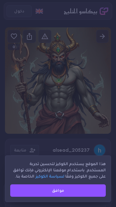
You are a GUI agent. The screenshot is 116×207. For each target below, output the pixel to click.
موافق (58, 190)
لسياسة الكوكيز (50, 176)
